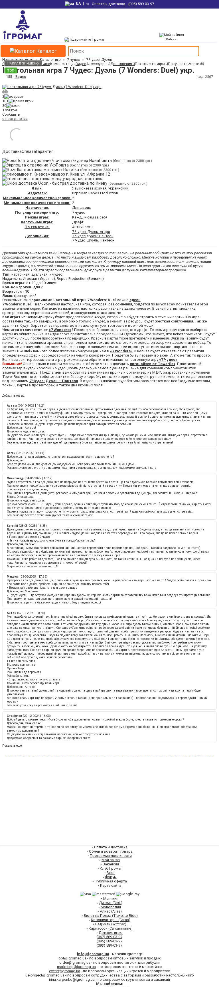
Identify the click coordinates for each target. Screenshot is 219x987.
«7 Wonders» (60, 330)
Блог (111, 873)
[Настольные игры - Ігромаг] (22, 40)
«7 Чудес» (168, 359)
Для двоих (81, 207)
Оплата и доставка (108, 4)
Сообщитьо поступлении (15, 116)
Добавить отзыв (13, 395)
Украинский (118, 188)
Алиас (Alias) (111, 911)
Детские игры (111, 932)
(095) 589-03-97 (141, 4)
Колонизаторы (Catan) (110, 920)
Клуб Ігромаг (111, 868)
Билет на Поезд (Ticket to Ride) (111, 915)
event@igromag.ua (64, 971)
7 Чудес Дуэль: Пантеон (92, 236)
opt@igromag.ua (72, 958)
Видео (81, 64)
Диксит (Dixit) (110, 903)
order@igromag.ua (74, 962)
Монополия (111, 907)
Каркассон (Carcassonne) (111, 928)
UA (77, 3)
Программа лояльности (111, 855)
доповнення (57, 511)
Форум (111, 877)
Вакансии (111, 864)
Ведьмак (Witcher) (110, 924)
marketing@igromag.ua (76, 967)
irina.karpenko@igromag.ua (72, 979)
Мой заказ (111, 860)
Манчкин (110, 898)
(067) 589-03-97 (109, 937)
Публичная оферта (111, 881)
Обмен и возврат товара (111, 851)
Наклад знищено (23, 63)
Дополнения (122, 64)
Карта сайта (110, 885)
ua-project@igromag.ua (44, 975)
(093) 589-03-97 (109, 945)
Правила (42, 64)
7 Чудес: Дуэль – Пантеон (53, 381)
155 (9, 76)
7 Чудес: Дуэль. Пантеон (93, 240)
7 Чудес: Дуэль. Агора (91, 232)
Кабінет (172, 39)
